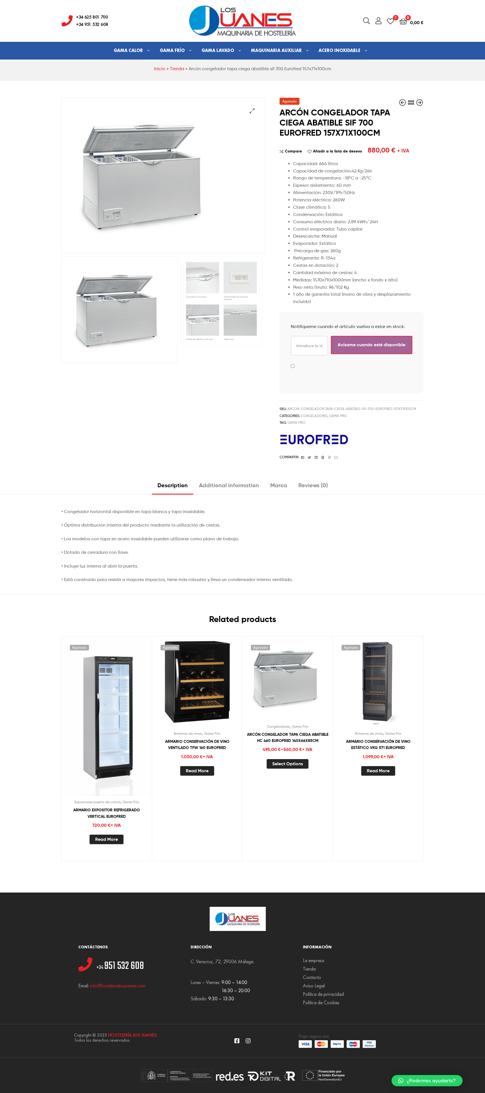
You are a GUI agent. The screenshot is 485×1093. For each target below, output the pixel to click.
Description (172, 485)
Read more (106, 839)
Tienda (177, 68)
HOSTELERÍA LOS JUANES (132, 1035)
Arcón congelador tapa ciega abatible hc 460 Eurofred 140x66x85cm (287, 737)
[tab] (172, 487)
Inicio (159, 68)
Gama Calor (128, 50)
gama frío (296, 422)
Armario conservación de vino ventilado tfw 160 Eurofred (197, 744)
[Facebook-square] (237, 1041)
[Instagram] (248, 1041)
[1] (390, 20)
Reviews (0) (313, 485)
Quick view (120, 724)
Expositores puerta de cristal (97, 802)
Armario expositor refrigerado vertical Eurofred (106, 813)
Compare (293, 151)
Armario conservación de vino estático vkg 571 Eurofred (378, 744)
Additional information (229, 485)
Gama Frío (172, 50)
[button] (427, 1080)
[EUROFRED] (315, 438)
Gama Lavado (218, 50)
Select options (287, 763)
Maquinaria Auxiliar (276, 50)
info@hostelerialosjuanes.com (117, 985)
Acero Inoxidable (339, 50)
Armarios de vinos (188, 733)
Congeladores (314, 416)
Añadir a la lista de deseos (337, 151)
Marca (278, 485)
